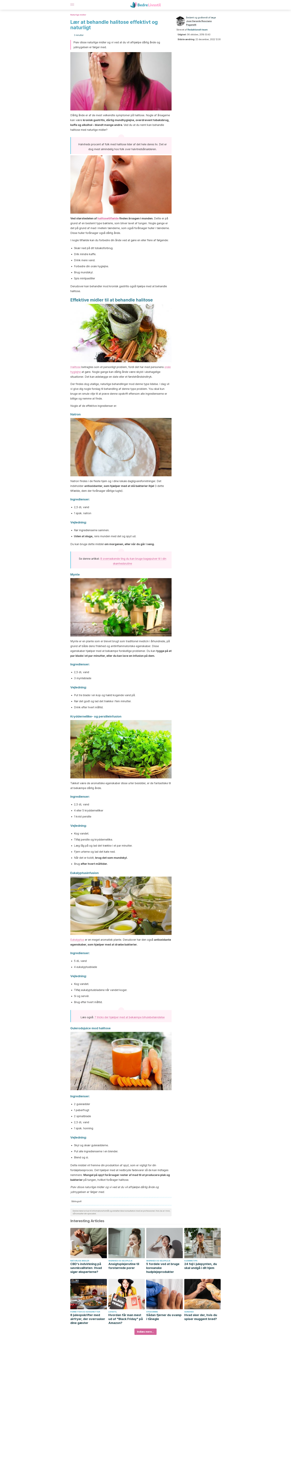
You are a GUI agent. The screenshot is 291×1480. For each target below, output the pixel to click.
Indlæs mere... (145, 1331)
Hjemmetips (190, 1261)
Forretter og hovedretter (85, 1312)
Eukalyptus (77, 939)
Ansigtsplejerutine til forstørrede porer (123, 1266)
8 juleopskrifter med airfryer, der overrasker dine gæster (87, 1319)
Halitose (75, 367)
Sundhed (189, 1312)
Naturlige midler (78, 15)
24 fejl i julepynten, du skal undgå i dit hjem (200, 1266)
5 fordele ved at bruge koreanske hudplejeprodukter (162, 1268)
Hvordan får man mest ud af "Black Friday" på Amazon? (125, 1319)
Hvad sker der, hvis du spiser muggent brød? (200, 1317)
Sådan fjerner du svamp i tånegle (164, 1317)
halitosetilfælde (108, 218)
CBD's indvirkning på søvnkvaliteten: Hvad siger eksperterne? (86, 1268)
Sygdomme (152, 1312)
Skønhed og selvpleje (120, 1261)
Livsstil (112, 1312)
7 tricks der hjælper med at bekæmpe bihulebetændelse (130, 1017)
